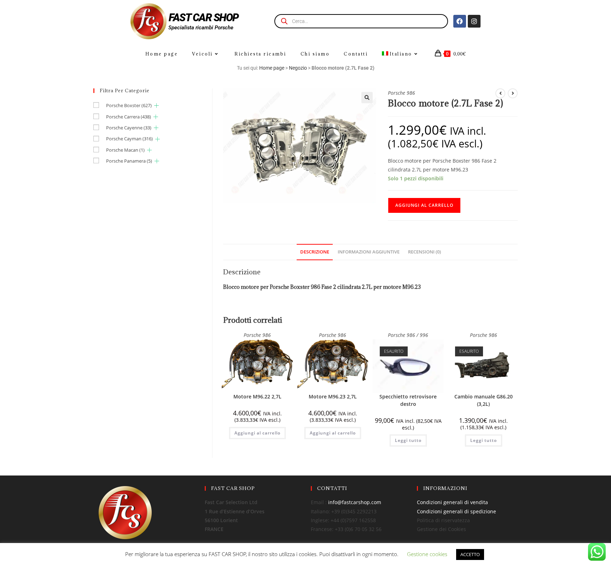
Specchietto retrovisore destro (408, 400)
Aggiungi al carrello (424, 205)
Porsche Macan (125, 150)
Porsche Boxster (129, 105)
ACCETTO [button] (470, 554)
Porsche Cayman (129, 138)
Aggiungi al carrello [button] (257, 433)
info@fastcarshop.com (354, 502)
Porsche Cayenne (128, 127)
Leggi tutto (408, 440)
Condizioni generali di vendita (452, 502)
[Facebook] (459, 21)
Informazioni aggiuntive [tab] (369, 252)
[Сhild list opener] (156, 105)
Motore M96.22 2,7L (257, 396)
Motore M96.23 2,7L (333, 396)
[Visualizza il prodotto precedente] (500, 93)
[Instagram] (474, 21)
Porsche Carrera (128, 116)
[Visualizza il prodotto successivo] (513, 93)
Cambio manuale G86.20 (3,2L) (483, 400)
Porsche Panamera (129, 161)
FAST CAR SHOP (204, 17)
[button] (367, 97)
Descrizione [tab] (314, 252)
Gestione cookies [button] (427, 554)
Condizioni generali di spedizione (456, 511)
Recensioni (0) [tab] (424, 252)
